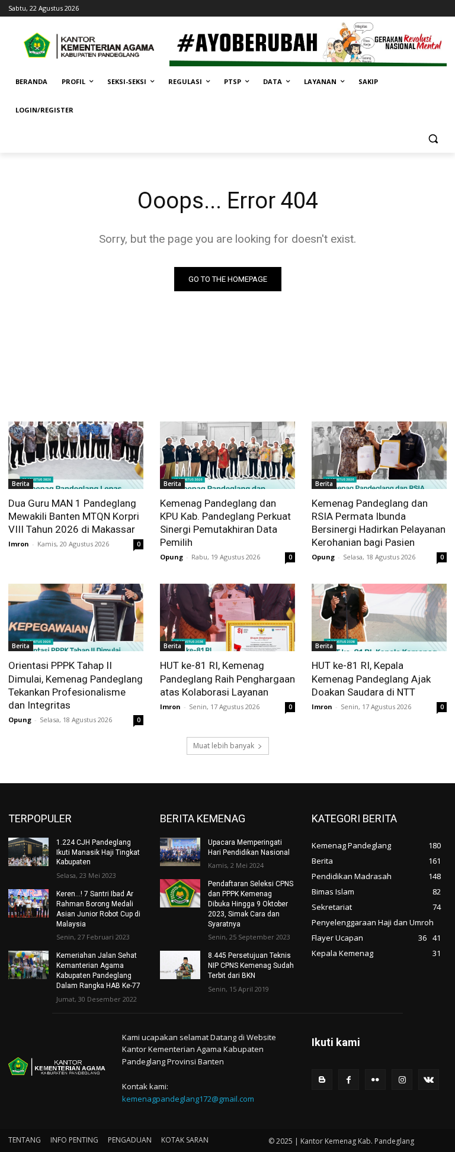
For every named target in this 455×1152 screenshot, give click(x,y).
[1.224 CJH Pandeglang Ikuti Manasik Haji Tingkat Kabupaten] (28, 852)
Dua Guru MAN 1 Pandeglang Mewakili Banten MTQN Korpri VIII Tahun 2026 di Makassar (73, 516)
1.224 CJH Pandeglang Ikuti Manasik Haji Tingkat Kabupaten (98, 852)
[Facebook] (348, 1079)
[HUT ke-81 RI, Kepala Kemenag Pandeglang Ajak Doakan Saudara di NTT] (379, 617)
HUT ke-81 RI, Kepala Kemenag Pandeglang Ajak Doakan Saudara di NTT (371, 678)
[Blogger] (322, 1079)
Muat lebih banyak (223, 746)
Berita (21, 484)
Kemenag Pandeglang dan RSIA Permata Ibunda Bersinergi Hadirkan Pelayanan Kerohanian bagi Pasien (379, 522)
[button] (433, 139)
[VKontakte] (428, 1079)
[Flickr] (375, 1079)
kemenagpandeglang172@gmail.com (188, 1098)
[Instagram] (402, 1079)
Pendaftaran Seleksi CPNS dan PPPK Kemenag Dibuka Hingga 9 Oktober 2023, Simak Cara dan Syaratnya (250, 904)
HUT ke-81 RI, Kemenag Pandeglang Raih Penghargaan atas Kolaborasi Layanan (227, 678)
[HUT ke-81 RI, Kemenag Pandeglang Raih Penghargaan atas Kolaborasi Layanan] (227, 617)
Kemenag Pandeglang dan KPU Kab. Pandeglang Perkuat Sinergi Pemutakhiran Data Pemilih (225, 522)
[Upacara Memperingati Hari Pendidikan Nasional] (180, 852)
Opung (171, 556)
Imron (18, 543)
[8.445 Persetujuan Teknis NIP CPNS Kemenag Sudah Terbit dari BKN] (180, 965)
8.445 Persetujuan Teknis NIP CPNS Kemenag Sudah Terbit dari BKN (251, 965)
